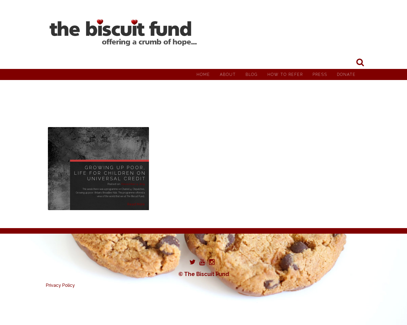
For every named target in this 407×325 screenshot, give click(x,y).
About (228, 74)
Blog (252, 74)
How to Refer (285, 74)
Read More (136, 204)
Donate (346, 74)
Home (203, 74)
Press (320, 74)
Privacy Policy (60, 285)
